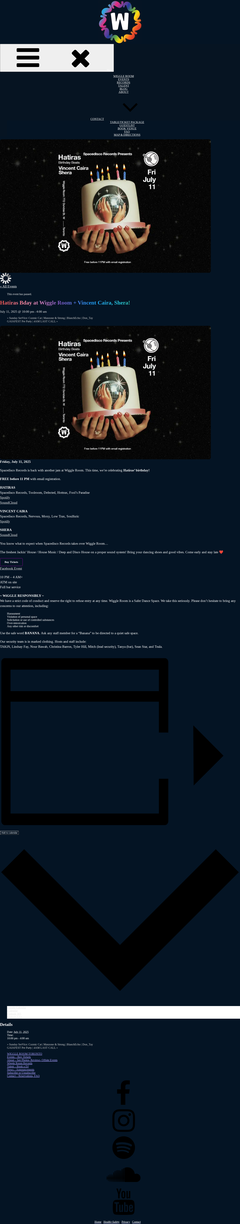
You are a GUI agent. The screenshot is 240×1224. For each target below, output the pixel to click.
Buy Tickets (11, 562)
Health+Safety (111, 1221)
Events (123, 79)
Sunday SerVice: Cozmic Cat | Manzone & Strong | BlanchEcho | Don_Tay (50, 317)
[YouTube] (123, 1213)
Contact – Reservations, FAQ (23, 1075)
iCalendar (12, 1010)
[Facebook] (123, 1105)
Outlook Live (14, 1017)
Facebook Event (11, 568)
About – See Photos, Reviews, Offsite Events (32, 1060)
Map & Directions (127, 134)
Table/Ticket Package (127, 122)
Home (98, 1221)
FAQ (127, 131)
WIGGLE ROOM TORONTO (24, 1053)
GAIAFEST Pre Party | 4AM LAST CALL (32, 321)
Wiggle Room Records (19, 1063)
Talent (123, 85)
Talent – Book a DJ (18, 1066)
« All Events (8, 286)
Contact (97, 118)
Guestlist (127, 125)
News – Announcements (20, 1069)
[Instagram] (123, 1132)
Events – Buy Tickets (19, 1056)
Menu (109, 70)
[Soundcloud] (123, 1186)
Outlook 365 (14, 1013)
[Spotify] (123, 1159)
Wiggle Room (123, 76)
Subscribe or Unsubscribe (21, 1072)
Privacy (126, 1221)
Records (123, 82)
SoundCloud (8, 502)
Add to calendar (9, 832)
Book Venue (127, 128)
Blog (124, 88)
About (124, 91)
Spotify (5, 497)
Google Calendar (16, 1007)
